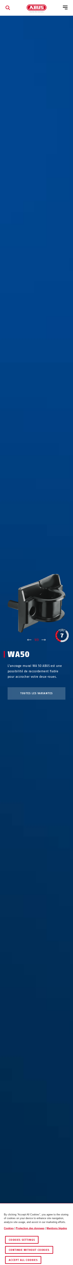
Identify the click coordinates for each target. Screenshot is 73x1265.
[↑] (29, 640)
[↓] (43, 640)
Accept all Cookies (23, 1260)
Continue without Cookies (29, 1250)
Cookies (9, 1228)
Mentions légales (57, 1228)
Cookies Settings (22, 1240)
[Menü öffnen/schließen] (65, 8)
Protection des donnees (30, 1228)
